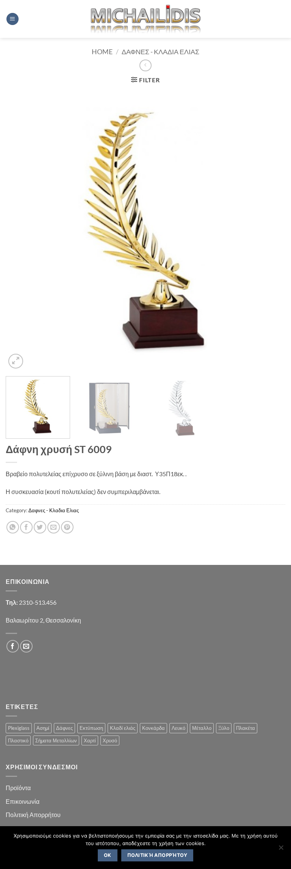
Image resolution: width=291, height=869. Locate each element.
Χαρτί (90, 740)
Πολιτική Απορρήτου (33, 814)
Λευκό (178, 728)
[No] (280, 850)
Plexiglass (19, 728)
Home (102, 51)
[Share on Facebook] (26, 527)
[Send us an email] (26, 646)
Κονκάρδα (153, 728)
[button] (12, 19)
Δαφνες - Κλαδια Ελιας (160, 51)
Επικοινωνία (22, 801)
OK (107, 855)
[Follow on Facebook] (12, 646)
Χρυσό (110, 740)
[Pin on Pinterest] (67, 527)
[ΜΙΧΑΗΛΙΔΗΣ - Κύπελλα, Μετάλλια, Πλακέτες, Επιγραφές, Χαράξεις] (146, 18)
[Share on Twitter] (40, 527)
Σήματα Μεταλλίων (56, 740)
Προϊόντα (18, 787)
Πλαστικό (18, 740)
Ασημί (42, 728)
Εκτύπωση (91, 728)
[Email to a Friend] (53, 527)
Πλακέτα (245, 728)
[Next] (270, 230)
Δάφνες (64, 728)
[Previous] (21, 230)
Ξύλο (223, 728)
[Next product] (145, 65)
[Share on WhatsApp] (12, 527)
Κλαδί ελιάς (122, 728)
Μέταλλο (201, 728)
